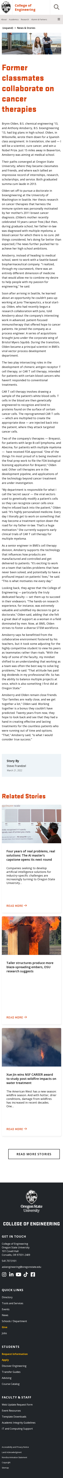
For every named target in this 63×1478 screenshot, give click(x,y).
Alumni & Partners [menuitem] (39, 19)
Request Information (15, 1354)
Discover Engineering (14, 1366)
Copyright (6, 1462)
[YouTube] (19, 1274)
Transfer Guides (11, 1372)
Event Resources (11, 1410)
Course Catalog (11, 1384)
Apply (5, 1360)
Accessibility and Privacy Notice (15, 1447)
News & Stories (26, 28)
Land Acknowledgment (12, 1452)
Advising (6, 1378)
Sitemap (5, 1467)
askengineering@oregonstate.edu (21, 1267)
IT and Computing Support (17, 1428)
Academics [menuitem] (14, 19)
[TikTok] (26, 1274)
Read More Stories (34, 1154)
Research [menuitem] (25, 19)
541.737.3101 (9, 1261)
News (5, 1315)
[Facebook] (33, 1274)
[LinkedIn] (12, 1274)
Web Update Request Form (17, 1404)
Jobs (4, 1333)
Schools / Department (14, 1321)
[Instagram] (4, 1274)
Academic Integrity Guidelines (18, 1422)
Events (5, 1309)
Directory (7, 1297)
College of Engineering (25, 7)
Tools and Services (12, 1303)
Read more (14, 906)
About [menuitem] (4, 19)
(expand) (7, 28)
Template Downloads (14, 1416)
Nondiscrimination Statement (14, 1457)
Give (4, 1327)
